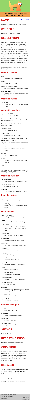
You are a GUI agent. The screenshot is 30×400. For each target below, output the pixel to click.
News (15, 15)
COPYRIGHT (8, 347)
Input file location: (9, 73)
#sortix (25, 397)
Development (23, 13)
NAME (5, 20)
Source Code (9, 15)
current (23, 19)
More (22, 15)
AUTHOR (6, 329)
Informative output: (10, 305)
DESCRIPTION (10, 37)
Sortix (5, 13)
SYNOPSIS (7, 29)
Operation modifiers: (10, 176)
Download (10, 13)
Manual (16, 13)
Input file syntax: (9, 195)
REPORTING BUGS (13, 338)
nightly (27, 19)
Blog (19, 15)
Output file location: (10, 110)
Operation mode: (9, 99)
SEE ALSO (7, 365)
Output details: (8, 211)
